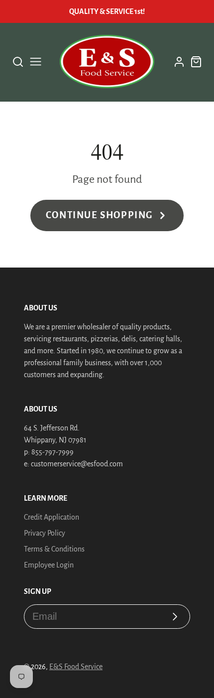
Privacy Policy (44, 533)
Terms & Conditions (54, 549)
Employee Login (49, 565)
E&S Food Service (76, 667)
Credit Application (51, 517)
